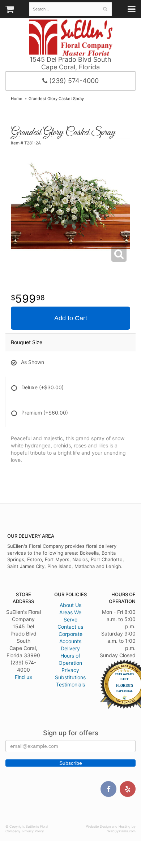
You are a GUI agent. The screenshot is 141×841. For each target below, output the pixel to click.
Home (16, 98)
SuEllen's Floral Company (70, 37)
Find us (23, 677)
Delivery (70, 648)
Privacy (70, 670)
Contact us (70, 627)
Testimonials (70, 684)
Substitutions (70, 677)
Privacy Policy (33, 831)
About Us (70, 605)
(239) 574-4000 (73, 80)
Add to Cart (70, 318)
